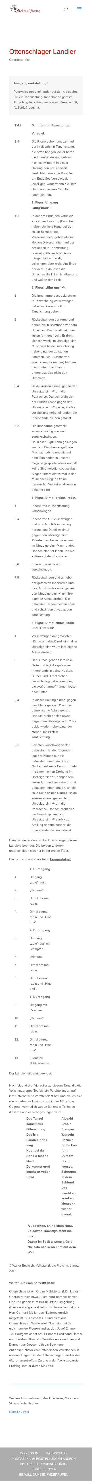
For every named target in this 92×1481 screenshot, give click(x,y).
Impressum (29, 1453)
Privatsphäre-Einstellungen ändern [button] (44, 1458)
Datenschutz (55, 1453)
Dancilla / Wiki (19, 1412)
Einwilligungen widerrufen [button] (43, 1474)
